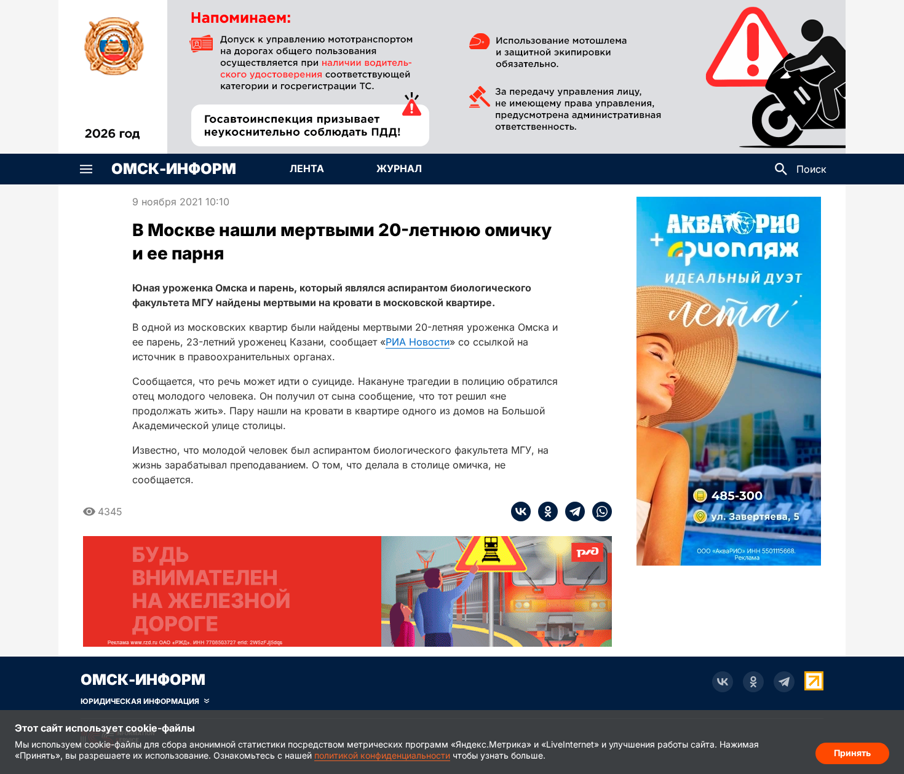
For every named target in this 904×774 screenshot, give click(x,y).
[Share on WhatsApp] (598, 511)
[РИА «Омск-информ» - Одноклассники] (753, 681)
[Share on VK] (521, 511)
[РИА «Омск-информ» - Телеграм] (784, 681)
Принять (852, 753)
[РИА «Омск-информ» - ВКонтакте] (722, 681)
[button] (86, 169)
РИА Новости (418, 342)
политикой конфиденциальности (382, 755)
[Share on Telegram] (571, 511)
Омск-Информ (173, 169)
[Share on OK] (544, 511)
